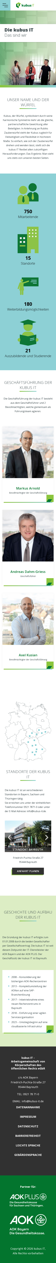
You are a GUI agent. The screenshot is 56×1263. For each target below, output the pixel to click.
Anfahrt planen (28, 871)
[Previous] (9, 837)
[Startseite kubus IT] (25, 5)
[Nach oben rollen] (50, 1257)
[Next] (46, 837)
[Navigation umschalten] (5, 5)
